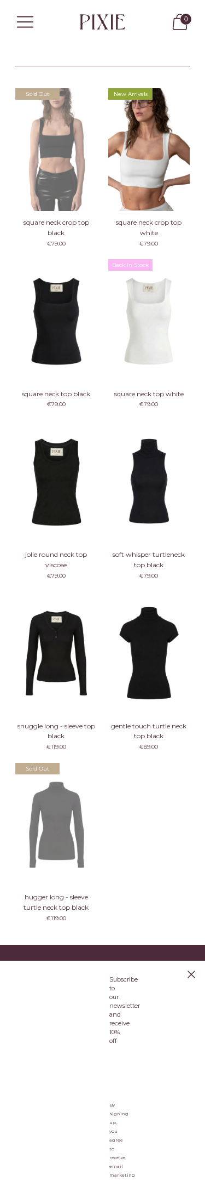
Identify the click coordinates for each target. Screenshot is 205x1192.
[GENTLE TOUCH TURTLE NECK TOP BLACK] (149, 653)
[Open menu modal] (25, 22)
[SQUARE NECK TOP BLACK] (56, 320)
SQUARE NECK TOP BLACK (56, 394)
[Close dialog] (191, 974)
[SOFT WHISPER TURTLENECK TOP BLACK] (149, 481)
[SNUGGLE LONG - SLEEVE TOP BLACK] (56, 653)
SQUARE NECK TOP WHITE (149, 394)
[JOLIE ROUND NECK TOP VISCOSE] (56, 481)
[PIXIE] (102, 22)
